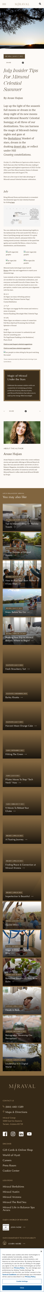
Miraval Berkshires (17, 393)
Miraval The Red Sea (14, 1202)
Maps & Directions (16, 1112)
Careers (7, 1160)
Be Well (8, 56)
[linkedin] (19, 63)
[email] (31, 63)
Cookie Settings (22, 1281)
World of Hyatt (11, 1155)
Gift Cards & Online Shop (18, 1150)
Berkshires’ (14, 138)
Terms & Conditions (9, 1274)
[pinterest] (23, 63)
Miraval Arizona (15, 390)
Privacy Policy (19, 1268)
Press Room (9, 1165)
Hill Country (10, 152)
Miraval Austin (26, 390)
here (13, 202)
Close (22, 1288)
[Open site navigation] (5, 4)
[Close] (41, 1251)
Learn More (14, 1244)
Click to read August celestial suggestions (18, 344)
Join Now (18, 1228)
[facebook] (15, 63)
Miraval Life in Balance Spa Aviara (19, 1208)
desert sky (20, 146)
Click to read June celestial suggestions (17, 348)
